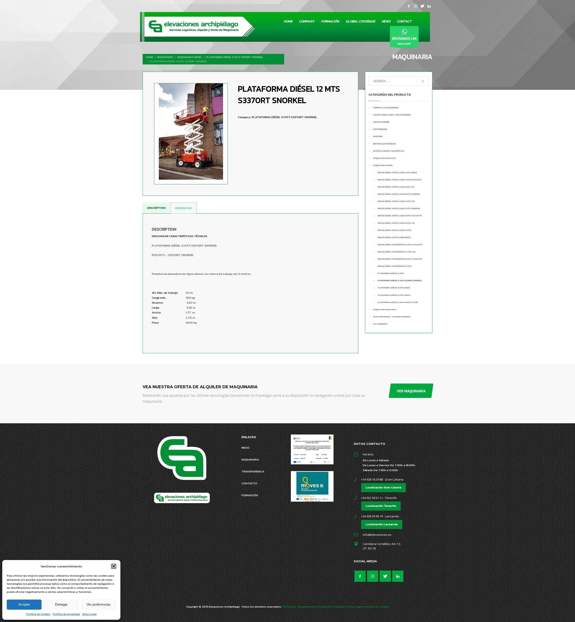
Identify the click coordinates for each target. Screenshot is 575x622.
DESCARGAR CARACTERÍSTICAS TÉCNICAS (179, 236)
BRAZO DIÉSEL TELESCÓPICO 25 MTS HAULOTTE (400, 258)
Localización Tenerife (381, 506)
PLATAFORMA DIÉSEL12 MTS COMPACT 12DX (398, 302)
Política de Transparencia (298, 607)
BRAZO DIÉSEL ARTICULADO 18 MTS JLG (396, 201)
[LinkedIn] (429, 6)
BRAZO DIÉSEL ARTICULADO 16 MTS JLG (396, 186)
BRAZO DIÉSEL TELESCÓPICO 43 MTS (395, 266)
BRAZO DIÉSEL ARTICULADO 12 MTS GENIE (397, 172)
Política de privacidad (66, 614)
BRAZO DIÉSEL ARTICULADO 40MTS (394, 237)
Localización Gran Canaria (383, 487)
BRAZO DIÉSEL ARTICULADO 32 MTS (394, 230)
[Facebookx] (408, 6)
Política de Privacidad (331, 607)
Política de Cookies (38, 614)
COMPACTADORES (381, 122)
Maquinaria (165, 57)
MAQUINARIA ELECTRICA (384, 309)
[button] (113, 566)
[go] (423, 81)
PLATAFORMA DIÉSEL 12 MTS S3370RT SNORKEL (234, 57)
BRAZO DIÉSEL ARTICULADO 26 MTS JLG (396, 223)
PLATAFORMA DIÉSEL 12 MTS (391, 273)
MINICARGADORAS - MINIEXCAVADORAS (392, 316)
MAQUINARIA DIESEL (189, 57)
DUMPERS (378, 136)
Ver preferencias (98, 604)
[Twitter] (422, 6)
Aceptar (24, 604)
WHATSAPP (404, 40)
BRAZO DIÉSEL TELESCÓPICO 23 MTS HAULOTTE (400, 244)
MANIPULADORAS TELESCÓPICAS (388, 150)
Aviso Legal (89, 614)
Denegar (61, 604)
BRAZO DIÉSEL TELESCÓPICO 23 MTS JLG (396, 251)
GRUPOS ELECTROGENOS (384, 143)
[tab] (156, 208)
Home (149, 57)
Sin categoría (380, 323)
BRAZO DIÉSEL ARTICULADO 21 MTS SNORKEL (399, 208)
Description (156, 208)
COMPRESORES (380, 129)
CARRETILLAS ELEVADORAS (386, 107)
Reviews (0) (183, 208)
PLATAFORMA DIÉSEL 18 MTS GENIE (394, 295)
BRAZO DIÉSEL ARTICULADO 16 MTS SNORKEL (399, 194)
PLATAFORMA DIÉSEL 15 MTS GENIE (394, 287)
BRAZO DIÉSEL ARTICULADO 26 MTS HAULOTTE (400, 215)
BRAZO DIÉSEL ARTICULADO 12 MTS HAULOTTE (399, 179)
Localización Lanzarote (382, 524)
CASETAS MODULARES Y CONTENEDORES (392, 114)
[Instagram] (415, 6)
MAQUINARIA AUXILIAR (384, 158)
